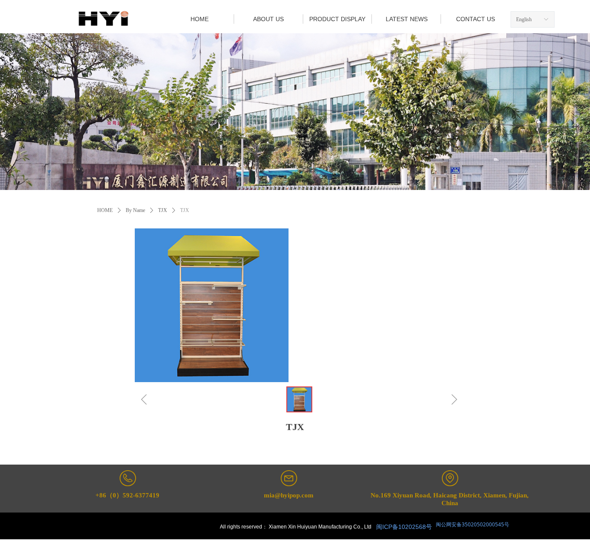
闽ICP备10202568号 (404, 526)
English (524, 19)
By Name (135, 210)
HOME (105, 210)
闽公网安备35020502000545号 (472, 524)
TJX (162, 210)
